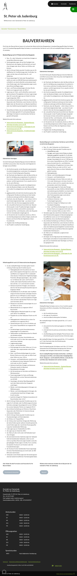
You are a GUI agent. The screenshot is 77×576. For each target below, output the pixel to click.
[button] (4, 572)
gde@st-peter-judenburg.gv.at (14, 498)
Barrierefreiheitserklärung (34, 561)
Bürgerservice (12, 28)
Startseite (4, 28)
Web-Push (57, 566)
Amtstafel (64, 4)
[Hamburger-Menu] (73, 9)
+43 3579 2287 (9, 496)
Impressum (5, 561)
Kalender (55, 4)
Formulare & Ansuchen (11, 472)
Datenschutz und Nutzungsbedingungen (18, 561)
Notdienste (72, 4)
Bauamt (44, 472)
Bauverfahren (22, 28)
